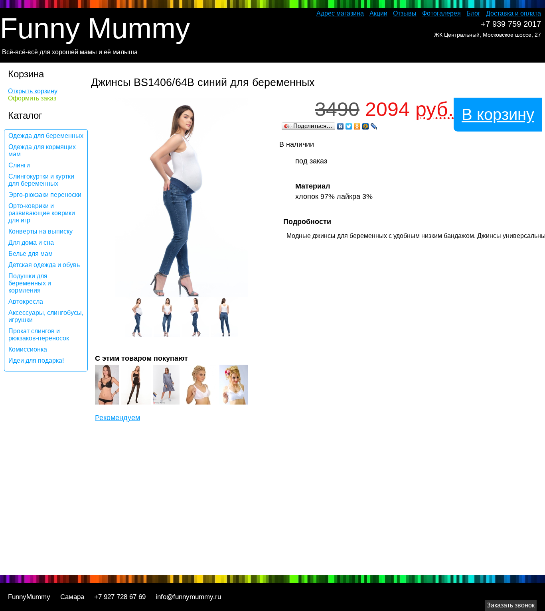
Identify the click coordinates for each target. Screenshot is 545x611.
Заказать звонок (511, 605)
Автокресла (25, 301)
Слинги (19, 165)
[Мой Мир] (365, 126)
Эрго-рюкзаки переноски (44, 194)
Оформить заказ (32, 98)
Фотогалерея (441, 13)
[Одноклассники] (357, 126)
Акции (378, 13)
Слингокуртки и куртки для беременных (41, 180)
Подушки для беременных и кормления (29, 283)
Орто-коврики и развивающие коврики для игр (41, 213)
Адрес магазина (340, 13)
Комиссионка (27, 349)
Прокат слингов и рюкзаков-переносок (38, 335)
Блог (473, 13)
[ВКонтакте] (340, 126)
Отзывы (405, 13)
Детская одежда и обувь (44, 264)
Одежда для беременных (45, 135)
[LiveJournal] (374, 126)
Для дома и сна (31, 242)
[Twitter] (349, 126)
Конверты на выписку (40, 231)
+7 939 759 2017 (511, 24)
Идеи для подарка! (36, 360)
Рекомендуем (117, 418)
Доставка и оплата (513, 13)
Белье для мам (30, 253)
